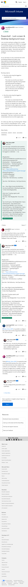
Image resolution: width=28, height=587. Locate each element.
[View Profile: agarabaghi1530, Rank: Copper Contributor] (4, 325)
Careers (3, 560)
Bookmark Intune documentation (11, 419)
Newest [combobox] (24, 225)
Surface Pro (4, 446)
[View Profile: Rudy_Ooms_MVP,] (4, 143)
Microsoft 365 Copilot (5, 528)
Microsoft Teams (4, 526)
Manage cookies (21, 581)
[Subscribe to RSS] (19, 439)
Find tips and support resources (10, 426)
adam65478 (8, 229)
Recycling (21, 583)
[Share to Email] (21, 439)
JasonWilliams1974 (9, 27)
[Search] (16, 2)
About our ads (4, 584)
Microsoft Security (5, 516)
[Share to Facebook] (9, 439)
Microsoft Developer (5, 539)
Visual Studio (4, 553)
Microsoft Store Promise (6, 482)
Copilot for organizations (6, 453)
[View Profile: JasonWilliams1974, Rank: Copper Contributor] (3, 28)
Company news (4, 564)
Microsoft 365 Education (6, 498)
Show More (7, 393)
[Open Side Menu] (2, 2)
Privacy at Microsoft (5, 567)
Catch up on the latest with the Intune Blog (13, 422)
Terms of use (4, 583)
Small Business (4, 530)
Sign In (24, 2)
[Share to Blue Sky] (16, 439)
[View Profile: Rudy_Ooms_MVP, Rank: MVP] (3, 246)
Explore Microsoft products (6, 460)
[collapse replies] (14, 228)
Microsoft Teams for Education (7, 496)
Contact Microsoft (9, 581)
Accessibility (4, 574)
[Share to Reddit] (14, 439)
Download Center (5, 471)
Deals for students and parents (7, 505)
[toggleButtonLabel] (26, 6)
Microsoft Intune (6, 6)
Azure (3, 537)
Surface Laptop (4, 448)
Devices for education (5, 494)
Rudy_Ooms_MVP (10, 142)
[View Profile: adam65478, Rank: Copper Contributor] (2, 229)
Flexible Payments (5, 485)
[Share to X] (11, 439)
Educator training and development (8, 503)
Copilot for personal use (6, 455)
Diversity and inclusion (6, 571)
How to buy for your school (6, 501)
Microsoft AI (4, 514)
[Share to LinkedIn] (7, 439)
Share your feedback (8, 430)
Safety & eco (16, 583)
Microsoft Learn (4, 542)
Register (20, 2)
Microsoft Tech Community (6, 546)
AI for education (4, 508)
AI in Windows (4, 457)
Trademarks (10, 583)
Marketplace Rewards (5, 551)
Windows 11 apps (5, 462)
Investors (3, 569)
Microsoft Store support (6, 473)
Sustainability (4, 576)
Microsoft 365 (4, 521)
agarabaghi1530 (10, 325)
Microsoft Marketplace (6, 548)
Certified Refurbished (5, 480)
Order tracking (4, 478)
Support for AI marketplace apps (7, 544)
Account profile (4, 469)
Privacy (15, 581)
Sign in (7, 404)
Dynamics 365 (4, 519)
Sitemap (3, 581)
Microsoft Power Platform (6, 523)
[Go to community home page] (5, 2)
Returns (3, 476)
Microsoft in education (6, 491)
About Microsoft (4, 562)
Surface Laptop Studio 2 (6, 450)
